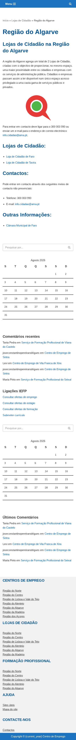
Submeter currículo (14, 415)
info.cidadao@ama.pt (15, 135)
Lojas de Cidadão (21, 20)
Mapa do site (10, 709)
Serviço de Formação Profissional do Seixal (46, 379)
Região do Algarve (13, 607)
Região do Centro (13, 594)
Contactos (8, 729)
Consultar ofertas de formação (20, 409)
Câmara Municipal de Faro (21, 225)
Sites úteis (9, 705)
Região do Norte (12, 590)
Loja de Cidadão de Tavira (21, 162)
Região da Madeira (13, 612)
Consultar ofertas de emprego (20, 397)
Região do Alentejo (13, 603)
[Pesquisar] (70, 3)
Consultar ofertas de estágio (19, 403)
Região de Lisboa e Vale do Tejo (21, 599)
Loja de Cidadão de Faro (20, 156)
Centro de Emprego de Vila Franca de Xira (37, 363)
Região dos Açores (14, 616)
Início (6, 20)
